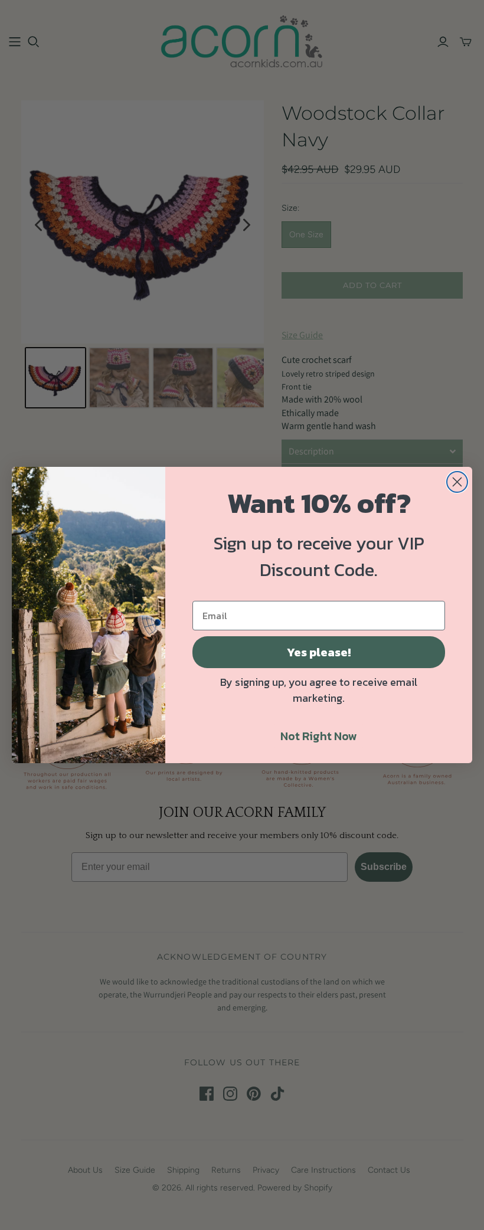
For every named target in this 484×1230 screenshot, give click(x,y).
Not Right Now (318, 736)
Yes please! (319, 652)
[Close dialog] (457, 482)
